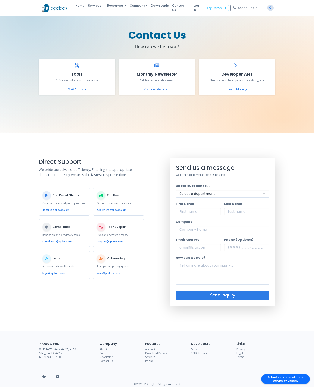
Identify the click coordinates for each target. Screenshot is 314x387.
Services (150, 357)
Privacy (240, 349)
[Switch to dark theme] (270, 8)
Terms (240, 357)
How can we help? (190, 257)
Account (150, 349)
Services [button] (94, 5)
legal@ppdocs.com (53, 273)
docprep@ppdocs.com (55, 210)
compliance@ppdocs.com (57, 241)
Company (184, 222)
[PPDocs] (54, 8)
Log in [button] (196, 7)
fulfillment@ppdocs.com (111, 210)
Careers (104, 353)
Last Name (233, 204)
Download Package (157, 353)
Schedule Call (248, 8)
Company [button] (137, 5)
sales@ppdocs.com (108, 273)
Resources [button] (115, 5)
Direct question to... (193, 186)
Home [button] (80, 5)
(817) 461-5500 (51, 357)
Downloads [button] (160, 5)
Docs (194, 349)
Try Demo (214, 8)
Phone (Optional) (239, 239)
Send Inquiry (222, 295)
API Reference (199, 353)
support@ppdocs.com (110, 241)
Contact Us (179, 7)
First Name (185, 204)
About (103, 349)
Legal (239, 353)
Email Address (188, 239)
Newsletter (106, 357)
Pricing (149, 361)
